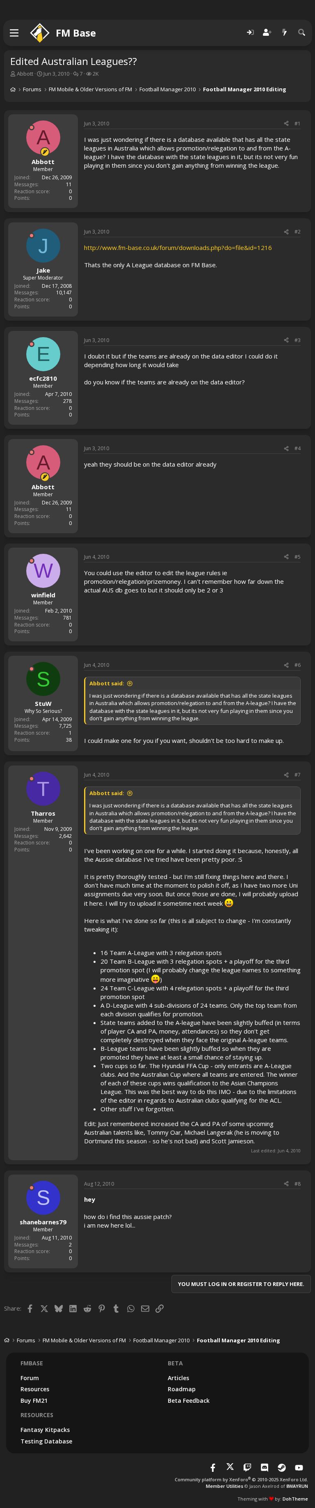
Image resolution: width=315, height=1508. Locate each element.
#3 (297, 340)
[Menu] (14, 33)
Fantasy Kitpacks (45, 1430)
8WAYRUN (297, 1486)
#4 (297, 448)
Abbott (25, 73)
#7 (297, 774)
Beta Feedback (189, 1400)
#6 (297, 664)
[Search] (301, 32)
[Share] (286, 124)
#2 (297, 231)
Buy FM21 (34, 1400)
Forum (30, 1378)
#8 (297, 1183)
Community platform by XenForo (241, 1479)
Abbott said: (106, 683)
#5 (297, 556)
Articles (178, 1378)
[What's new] (284, 32)
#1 (297, 123)
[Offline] (31, 127)
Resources (35, 1389)
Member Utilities (224, 1486)
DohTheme (295, 1499)
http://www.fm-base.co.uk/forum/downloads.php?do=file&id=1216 (178, 247)
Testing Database (46, 1441)
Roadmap (182, 1389)
